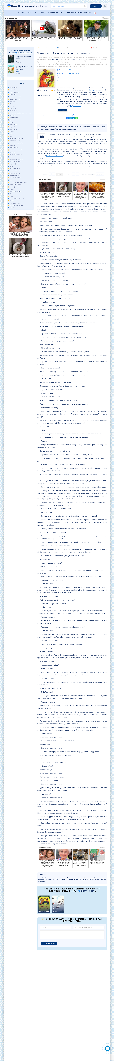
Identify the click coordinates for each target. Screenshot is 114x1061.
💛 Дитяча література (14, 191)
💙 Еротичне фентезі (14, 161)
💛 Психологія (12, 108)
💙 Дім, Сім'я (11, 101)
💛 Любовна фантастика (15, 159)
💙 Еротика (11, 152)
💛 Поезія (11, 131)
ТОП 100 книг (40, 12)
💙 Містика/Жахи (13, 194)
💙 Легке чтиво (12, 87)
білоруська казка (57, 59)
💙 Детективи (12, 120)
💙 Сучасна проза (13, 92)
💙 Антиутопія (12, 180)
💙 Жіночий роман (13, 147)
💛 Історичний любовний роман (17, 182)
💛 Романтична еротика (15, 154)
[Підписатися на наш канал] (95, 13)
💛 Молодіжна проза (14, 168)
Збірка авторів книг (55, 12)
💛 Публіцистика (13, 117)
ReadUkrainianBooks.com (54, 156)
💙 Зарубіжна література (15, 138)
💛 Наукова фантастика (15, 164)
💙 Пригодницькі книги (14, 96)
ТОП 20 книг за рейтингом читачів (78, 12)
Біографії (21, 12)
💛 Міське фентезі (13, 187)
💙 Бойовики (11, 106)
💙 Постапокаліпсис (14, 203)
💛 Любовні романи (14, 90)
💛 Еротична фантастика (15, 205)
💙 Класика (11, 115)
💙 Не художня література (16, 198)
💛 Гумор (10, 122)
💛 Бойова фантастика (14, 177)
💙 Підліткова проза (14, 170)
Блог (29, 12)
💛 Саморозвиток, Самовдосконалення (20, 113)
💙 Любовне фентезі (14, 157)
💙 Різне (10, 166)
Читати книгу (62, 110)
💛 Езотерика (12, 94)
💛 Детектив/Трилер (14, 173)
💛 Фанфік (11, 200)
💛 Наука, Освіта (13, 127)
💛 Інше (10, 136)
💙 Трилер (11, 189)
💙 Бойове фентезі (13, 175)
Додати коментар (48, 943)
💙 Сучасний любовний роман (17, 143)
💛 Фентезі (11, 103)
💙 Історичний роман (14, 184)
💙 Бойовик (11, 207)
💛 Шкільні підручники (14, 99)
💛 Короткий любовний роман (17, 150)
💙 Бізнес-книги (12, 110)
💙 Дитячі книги (12, 129)
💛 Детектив (11, 145)
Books (29, 6)
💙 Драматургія (12, 133)
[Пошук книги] (85, 6)
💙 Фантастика (12, 124)
